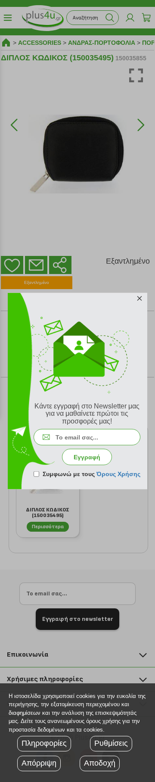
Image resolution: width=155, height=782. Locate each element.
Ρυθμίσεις (111, 743)
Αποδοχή (99, 763)
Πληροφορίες (44, 743)
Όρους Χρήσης (118, 473)
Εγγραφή (87, 457)
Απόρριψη (39, 763)
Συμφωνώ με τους (91, 473)
